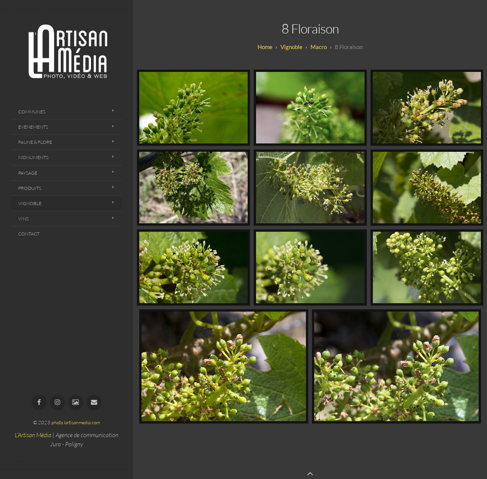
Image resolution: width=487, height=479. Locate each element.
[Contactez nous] (94, 403)
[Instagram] (57, 403)
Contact (29, 234)
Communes (31, 112)
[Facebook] (39, 403)
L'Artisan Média (33, 435)
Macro (318, 46)
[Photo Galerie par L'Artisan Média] (76, 403)
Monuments (33, 157)
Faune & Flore (35, 142)
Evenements (33, 127)
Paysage (27, 173)
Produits (29, 188)
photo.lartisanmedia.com (75, 422)
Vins (23, 218)
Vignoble (29, 203)
